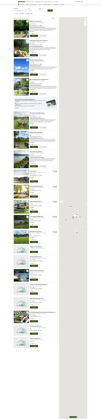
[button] (17, 107)
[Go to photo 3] (21, 167)
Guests (39, 8)
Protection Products (47, 1)
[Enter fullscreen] (85, 19)
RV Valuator (57, 1)
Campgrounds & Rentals (39, 1)
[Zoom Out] (85, 25)
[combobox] (20, 10)
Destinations (16, 8)
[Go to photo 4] (22, 167)
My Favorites (62, 4)
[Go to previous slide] (15, 29)
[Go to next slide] (28, 29)
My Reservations (56, 4)
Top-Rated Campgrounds (47, 4)
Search (51, 10)
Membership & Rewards (30, 1)
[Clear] (26, 10)
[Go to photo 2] (20, 167)
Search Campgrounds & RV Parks (31, 4)
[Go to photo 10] (25, 75)
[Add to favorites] (27, 21)
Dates (29, 8)
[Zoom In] (85, 22)
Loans (53, 1)
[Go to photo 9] (24, 75)
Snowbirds (40, 4)
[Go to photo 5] (23, 167)
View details (32, 31)
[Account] (82, 2)
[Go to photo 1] (19, 167)
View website (43, 35)
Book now (34, 35)
